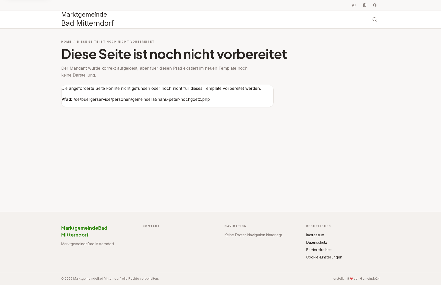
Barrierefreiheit (319, 249)
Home (66, 41)
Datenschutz (316, 242)
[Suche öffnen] (375, 19)
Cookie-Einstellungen (324, 257)
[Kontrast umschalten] (364, 5)
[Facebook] (375, 5)
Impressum (315, 235)
